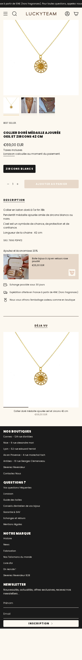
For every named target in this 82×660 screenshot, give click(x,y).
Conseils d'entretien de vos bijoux (21, 506)
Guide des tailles (12, 499)
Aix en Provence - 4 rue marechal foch (24, 455)
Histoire (7, 538)
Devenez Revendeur (14, 467)
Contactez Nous (12, 473)
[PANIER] (76, 14)
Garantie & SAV (11, 512)
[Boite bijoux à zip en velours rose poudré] (16, 266)
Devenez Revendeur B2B (16, 575)
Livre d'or (8, 563)
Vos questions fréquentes (17, 487)
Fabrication (9, 550)
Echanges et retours (14, 518)
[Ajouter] (72, 272)
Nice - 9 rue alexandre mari (18, 442)
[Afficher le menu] (5, 14)
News (6, 544)
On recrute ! (9, 569)
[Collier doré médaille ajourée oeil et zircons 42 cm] (41, 369)
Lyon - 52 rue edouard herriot (19, 448)
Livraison (9, 154)
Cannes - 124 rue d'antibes (18, 436)
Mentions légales (12, 524)
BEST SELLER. (9, 123)
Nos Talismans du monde (17, 557)
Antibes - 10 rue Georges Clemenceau (24, 461)
